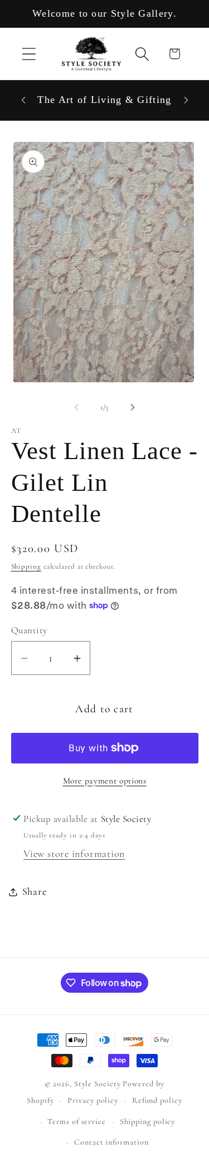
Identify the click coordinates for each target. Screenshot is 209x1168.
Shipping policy (148, 1121)
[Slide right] (132, 407)
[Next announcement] (186, 100)
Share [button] (34, 891)
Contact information (111, 1142)
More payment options (105, 781)
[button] (29, 54)
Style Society (98, 1083)
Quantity (29, 630)
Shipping (26, 566)
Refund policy (157, 1100)
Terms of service (76, 1121)
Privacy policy (92, 1100)
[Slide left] (76, 407)
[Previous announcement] (23, 100)
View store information (74, 853)
